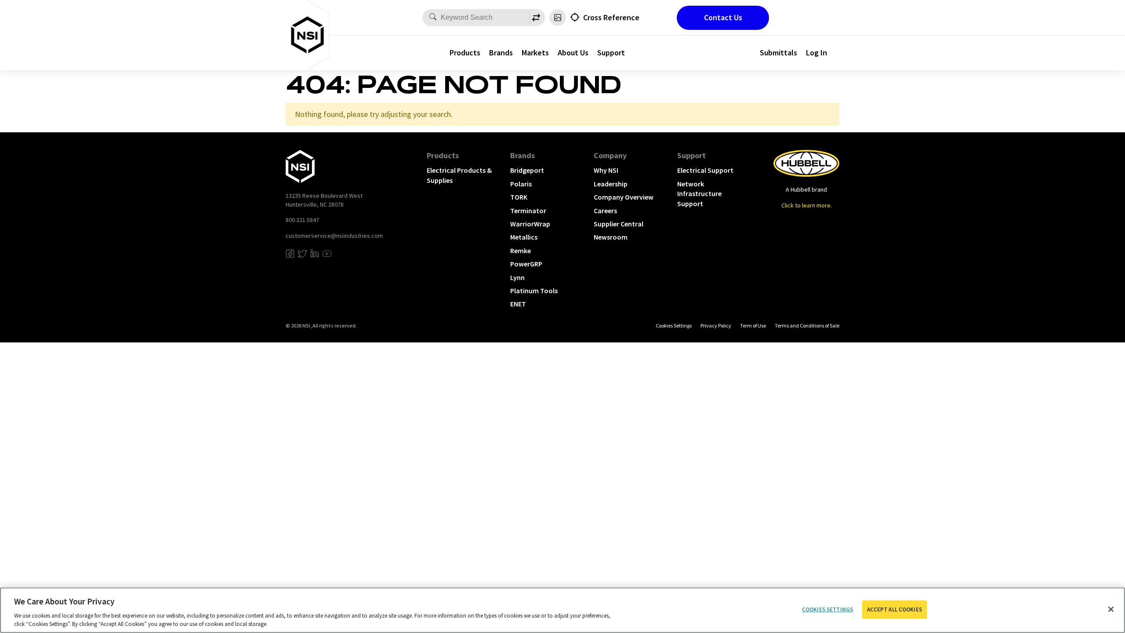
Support (611, 52)
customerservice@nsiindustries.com (334, 236)
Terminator (528, 210)
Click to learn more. (806, 205)
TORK (518, 197)
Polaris (521, 183)
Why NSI (606, 170)
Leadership (611, 183)
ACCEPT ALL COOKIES (894, 609)
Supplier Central (618, 223)
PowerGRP (526, 263)
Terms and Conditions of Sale (807, 325)
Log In (816, 52)
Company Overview (623, 197)
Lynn (517, 277)
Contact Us (723, 17)
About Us (573, 52)
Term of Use (753, 325)
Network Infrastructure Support (699, 193)
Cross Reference (611, 17)
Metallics (523, 237)
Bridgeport (527, 170)
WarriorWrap (530, 223)
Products (465, 52)
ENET (518, 303)
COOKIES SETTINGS (674, 325)
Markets (535, 52)
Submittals (778, 52)
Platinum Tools (534, 290)
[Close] (1111, 609)
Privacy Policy (715, 325)
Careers (605, 210)
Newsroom (611, 237)
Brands (501, 52)
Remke (520, 250)
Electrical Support (705, 170)
